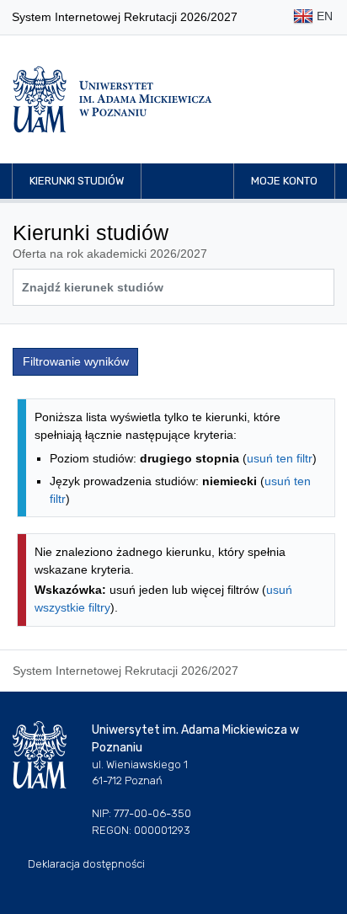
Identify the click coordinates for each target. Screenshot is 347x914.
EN (323, 16)
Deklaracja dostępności (86, 864)
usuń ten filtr (279, 458)
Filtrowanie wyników (76, 361)
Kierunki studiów (76, 180)
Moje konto (284, 180)
